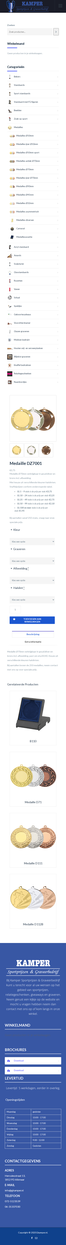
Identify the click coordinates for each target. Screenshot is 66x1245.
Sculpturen (19, 264)
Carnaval (20, 228)
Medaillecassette (24, 237)
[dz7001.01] (17, 450)
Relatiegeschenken (22, 373)
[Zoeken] (56, 31)
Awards (17, 255)
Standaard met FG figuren (26, 102)
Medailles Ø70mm (25, 169)
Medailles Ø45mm (25, 194)
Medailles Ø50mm (25, 135)
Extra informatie (33, 641)
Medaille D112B (33, 924)
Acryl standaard (21, 247)
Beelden (17, 110)
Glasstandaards (21, 272)
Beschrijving (33, 634)
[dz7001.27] (46, 450)
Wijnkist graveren (22, 356)
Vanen (17, 289)
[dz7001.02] (31, 450)
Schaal (17, 297)
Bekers (17, 76)
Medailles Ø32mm (25, 203)
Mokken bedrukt (22, 339)
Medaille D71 (33, 802)
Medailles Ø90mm (25, 186)
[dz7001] (33, 418)
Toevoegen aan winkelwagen (32, 620)
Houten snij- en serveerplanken (28, 348)
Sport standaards (22, 93)
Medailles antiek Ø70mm (28, 161)
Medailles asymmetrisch (27, 211)
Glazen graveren (21, 331)
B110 (33, 741)
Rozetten (18, 280)
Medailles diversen (25, 220)
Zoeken (11, 25)
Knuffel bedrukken (22, 365)
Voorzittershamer (22, 323)
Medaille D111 (33, 863)
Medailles (18, 127)
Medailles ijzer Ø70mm (27, 178)
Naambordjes (20, 382)
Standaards (19, 85)
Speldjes (18, 306)
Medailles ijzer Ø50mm (27, 144)
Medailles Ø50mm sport (27, 152)
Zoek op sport (20, 118)
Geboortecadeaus (22, 314)
